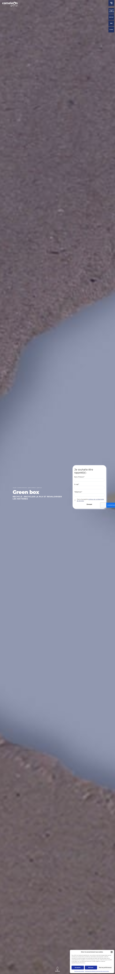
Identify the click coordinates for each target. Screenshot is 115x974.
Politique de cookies (79, 971)
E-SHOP (111, 29)
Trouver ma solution (111, 10)
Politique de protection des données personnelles (97, 971)
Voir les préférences (105, 967)
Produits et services (22, 487)
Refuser (90, 967)
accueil (14, 487)
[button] (111, 952)
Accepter (78, 967)
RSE (111, 23)
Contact (111, 17)
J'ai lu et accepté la (90, 500)
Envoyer (89, 504)
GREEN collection (32, 487)
